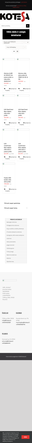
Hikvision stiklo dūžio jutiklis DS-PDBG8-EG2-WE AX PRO (23, 76)
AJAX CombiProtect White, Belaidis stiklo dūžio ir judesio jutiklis (22, 147)
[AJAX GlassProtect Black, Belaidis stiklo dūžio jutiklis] (9, 101)
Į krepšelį (7, 89)
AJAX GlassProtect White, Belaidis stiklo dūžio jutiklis (23, 112)
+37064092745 (20, 324)
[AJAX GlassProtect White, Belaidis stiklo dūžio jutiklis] (23, 101)
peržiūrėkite (24, 2)
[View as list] (17, 51)
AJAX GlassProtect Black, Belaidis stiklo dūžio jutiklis (8, 112)
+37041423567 (6, 322)
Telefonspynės (10, 248)
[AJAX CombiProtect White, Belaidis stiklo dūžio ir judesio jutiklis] (23, 135)
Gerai (25, 437)
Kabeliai (9, 258)
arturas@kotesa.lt (7, 341)
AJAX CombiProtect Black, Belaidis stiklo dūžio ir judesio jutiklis (8, 147)
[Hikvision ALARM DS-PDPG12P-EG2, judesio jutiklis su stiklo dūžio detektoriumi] (9, 64)
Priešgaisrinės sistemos (13, 225)
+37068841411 (6, 343)
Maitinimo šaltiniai (11, 255)
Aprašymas (12, 88)
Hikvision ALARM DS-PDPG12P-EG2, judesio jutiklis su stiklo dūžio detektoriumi (8, 77)
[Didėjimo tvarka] (27, 42)
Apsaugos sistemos (12, 222)
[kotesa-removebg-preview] (10, 280)
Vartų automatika (11, 241)
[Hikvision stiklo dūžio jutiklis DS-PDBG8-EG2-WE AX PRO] (23, 64)
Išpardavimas (10, 261)
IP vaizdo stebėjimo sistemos (14, 232)
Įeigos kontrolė (10, 245)
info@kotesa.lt (6, 320)
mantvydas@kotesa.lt (23, 322)
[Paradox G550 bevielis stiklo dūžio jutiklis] (9, 169)
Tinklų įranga (10, 251)
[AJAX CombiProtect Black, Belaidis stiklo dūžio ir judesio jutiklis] (9, 135)
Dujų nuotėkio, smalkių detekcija (15, 228)
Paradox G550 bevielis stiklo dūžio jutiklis (7, 180)
